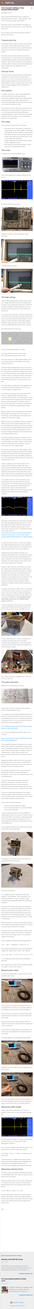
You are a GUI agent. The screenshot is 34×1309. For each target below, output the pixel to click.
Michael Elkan (22, 1305)
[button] (32, 8)
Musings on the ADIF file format (12, 1259)
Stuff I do (9, 3)
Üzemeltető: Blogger (18, 1302)
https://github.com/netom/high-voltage (14, 355)
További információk (25, 1273)
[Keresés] (32, 3)
